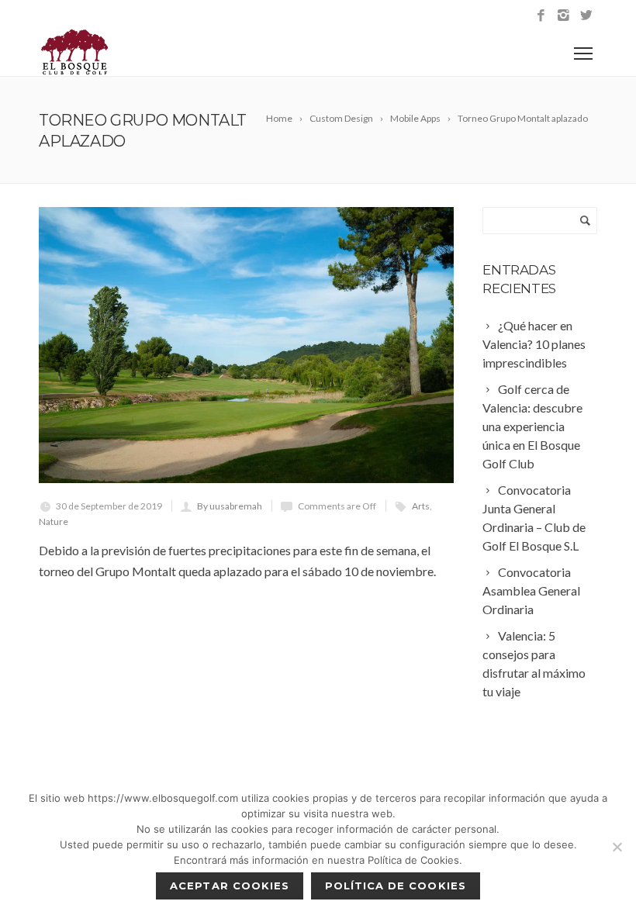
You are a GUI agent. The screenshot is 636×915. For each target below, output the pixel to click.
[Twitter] (586, 16)
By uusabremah (229, 506)
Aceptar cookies (229, 885)
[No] (616, 847)
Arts (421, 506)
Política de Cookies (395, 885)
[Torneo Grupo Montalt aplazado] (246, 345)
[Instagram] (563, 16)
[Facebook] (541, 16)
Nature (53, 521)
